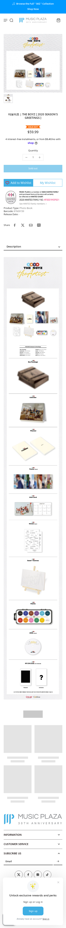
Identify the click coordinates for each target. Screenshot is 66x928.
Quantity (33, 150)
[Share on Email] (31, 225)
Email (9, 861)
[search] (11, 20)
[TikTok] (47, 875)
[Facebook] (28, 875)
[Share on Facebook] (15, 225)
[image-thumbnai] (8, 98)
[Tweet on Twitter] (23, 225)
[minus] (26, 157)
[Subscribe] (58, 861)
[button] (33, 168)
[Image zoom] (33, 63)
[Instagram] (38, 875)
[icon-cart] (58, 20)
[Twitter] (19, 875)
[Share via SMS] (39, 225)
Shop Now (33, 9)
